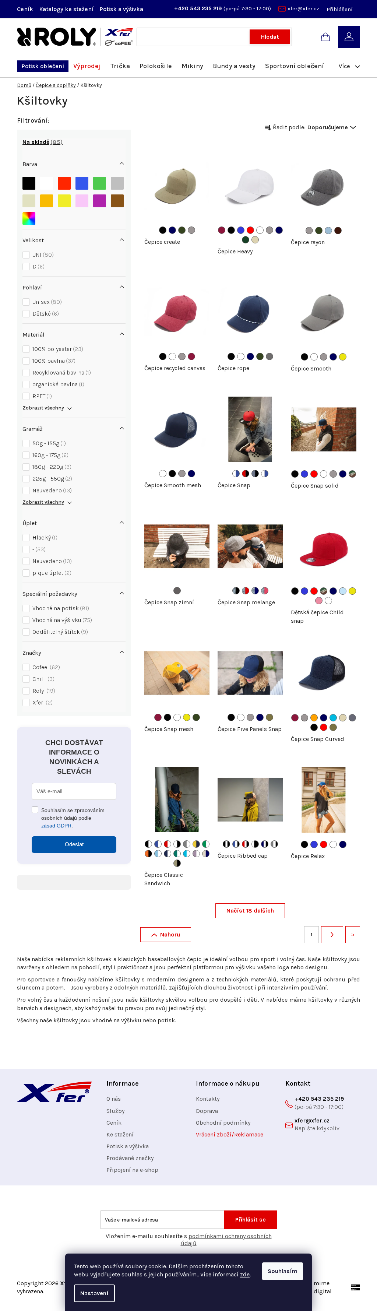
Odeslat (74, 844)
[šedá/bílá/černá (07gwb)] (274, 844)
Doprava (207, 1110)
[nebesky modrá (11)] (342, 591)
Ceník (25, 9)
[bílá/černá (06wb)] (177, 844)
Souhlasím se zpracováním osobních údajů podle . (73, 818)
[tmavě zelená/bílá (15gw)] (177, 853)
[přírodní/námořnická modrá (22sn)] (205, 853)
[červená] (64, 181)
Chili (42, 678)
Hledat (270, 36)
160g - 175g (49, 454)
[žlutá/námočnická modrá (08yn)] (196, 844)
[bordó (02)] (221, 230)
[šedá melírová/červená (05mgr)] (245, 590)
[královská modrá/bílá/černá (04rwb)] (236, 844)
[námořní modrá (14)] (172, 230)
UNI (42, 254)
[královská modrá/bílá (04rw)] (158, 844)
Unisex (46, 301)
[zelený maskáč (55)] (352, 474)
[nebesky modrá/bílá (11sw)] (158, 853)
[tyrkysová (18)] (333, 717)
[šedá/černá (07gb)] (255, 473)
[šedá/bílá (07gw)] (186, 844)
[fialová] (99, 199)
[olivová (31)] (182, 230)
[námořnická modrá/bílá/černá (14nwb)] (264, 844)
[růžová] (81, 199)
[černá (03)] (162, 230)
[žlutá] (64, 199)
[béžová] (28, 199)
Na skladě (41, 141)
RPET (41, 396)
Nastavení (94, 1293)
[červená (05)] (250, 230)
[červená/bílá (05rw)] (167, 844)
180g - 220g (51, 466)
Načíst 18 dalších (250, 910)
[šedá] (117, 181)
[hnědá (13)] (338, 230)
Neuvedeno (51, 490)
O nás (113, 1098)
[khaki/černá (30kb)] (177, 863)
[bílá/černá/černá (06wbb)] (255, 844)
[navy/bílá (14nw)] (167, 853)
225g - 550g (51, 478)
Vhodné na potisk (59, 608)
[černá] (28, 181)
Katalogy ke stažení (66, 9)
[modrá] (81, 181)
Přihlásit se (250, 1219)
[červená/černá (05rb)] (245, 473)
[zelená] (99, 181)
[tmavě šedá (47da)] (177, 590)
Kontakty (207, 1098)
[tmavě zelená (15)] (245, 239)
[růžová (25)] (319, 600)
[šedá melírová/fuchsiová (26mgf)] (264, 590)
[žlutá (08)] (342, 357)
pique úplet (51, 572)
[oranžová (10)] (314, 717)
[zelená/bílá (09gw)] (205, 844)
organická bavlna (57, 384)
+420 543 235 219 (198, 8)
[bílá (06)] (260, 230)
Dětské (44, 313)
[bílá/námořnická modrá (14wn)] (264, 473)
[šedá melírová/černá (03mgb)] (236, 590)
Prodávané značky (130, 1157)
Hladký (44, 537)
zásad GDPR (56, 826)
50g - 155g (48, 443)
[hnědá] (117, 199)
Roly (42, 690)
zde (245, 1274)
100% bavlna (53, 360)
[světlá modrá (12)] (328, 230)
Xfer (41, 702)
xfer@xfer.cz (303, 8)
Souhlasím (282, 1271)
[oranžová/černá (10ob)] (148, 853)
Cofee (45, 667)
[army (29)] (269, 717)
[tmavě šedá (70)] (269, 356)
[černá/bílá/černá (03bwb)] (226, 844)
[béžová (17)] (255, 239)
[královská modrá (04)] (240, 230)
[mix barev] (28, 216)
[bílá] (46, 181)
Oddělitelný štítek (59, 631)
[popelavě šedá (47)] (352, 717)
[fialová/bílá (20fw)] (196, 853)
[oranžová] (46, 199)
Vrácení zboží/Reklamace (229, 1134)
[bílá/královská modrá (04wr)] (236, 473)
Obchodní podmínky (223, 1122)
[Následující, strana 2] (332, 934)
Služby (115, 1110)
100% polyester (56, 348)
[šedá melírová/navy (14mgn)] (255, 590)
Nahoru (170, 934)
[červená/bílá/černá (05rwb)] (245, 844)
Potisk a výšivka (121, 9)
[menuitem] (42, 66)
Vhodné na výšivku (61, 619)
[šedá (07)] (191, 230)
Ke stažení (120, 1134)
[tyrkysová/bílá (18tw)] (186, 853)
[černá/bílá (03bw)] (148, 844)
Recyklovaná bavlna (60, 372)
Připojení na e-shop (132, 1169)
